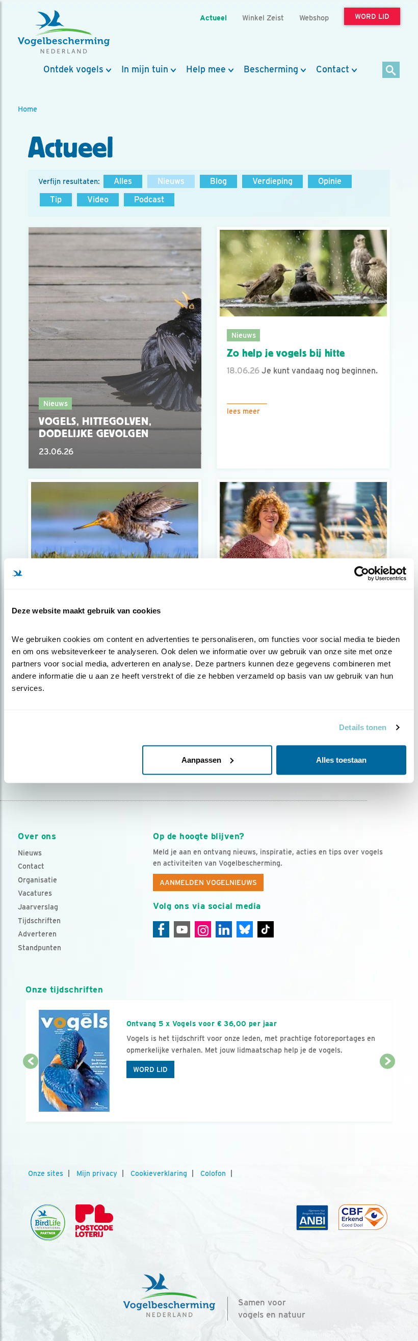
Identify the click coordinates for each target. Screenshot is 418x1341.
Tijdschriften (39, 921)
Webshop (314, 17)
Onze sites (45, 1173)
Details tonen (362, 727)
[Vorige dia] (30, 1092)
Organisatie (37, 880)
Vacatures (35, 893)
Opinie (330, 181)
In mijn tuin (144, 69)
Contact (332, 69)
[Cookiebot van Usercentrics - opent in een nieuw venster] (361, 573)
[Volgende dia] (387, 1092)
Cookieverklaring (158, 1173)
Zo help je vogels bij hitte (286, 353)
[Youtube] (182, 929)
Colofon (213, 1173)
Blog (218, 181)
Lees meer (243, 411)
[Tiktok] (265, 929)
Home (27, 108)
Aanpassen (201, 759)
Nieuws (171, 181)
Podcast (149, 199)
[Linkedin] (224, 929)
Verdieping (272, 181)
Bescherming (271, 69)
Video (98, 199)
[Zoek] (391, 70)
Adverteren (37, 934)
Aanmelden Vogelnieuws (208, 882)
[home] (64, 32)
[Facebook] (161, 929)
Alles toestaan (341, 759)
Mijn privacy (96, 1173)
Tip (56, 199)
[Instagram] (203, 929)
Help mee (206, 69)
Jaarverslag (38, 907)
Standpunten (39, 948)
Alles (123, 181)
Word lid (150, 1069)
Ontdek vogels (73, 69)
